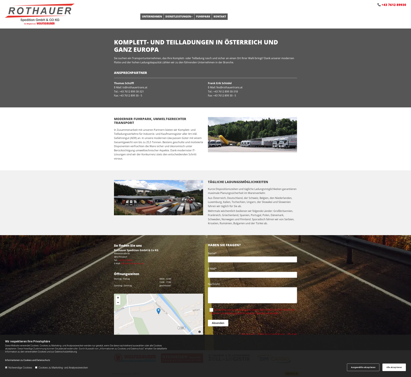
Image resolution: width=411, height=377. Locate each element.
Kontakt (220, 16)
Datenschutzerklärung (271, 334)
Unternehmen (152, 16)
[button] (159, 311)
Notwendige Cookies (20, 367)
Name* (212, 253)
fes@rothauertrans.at (229, 87)
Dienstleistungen (178, 16)
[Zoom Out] (118, 302)
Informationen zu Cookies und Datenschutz (27, 360)
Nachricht (214, 284)
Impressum (248, 334)
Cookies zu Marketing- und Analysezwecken (63, 367)
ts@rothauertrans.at (134, 87)
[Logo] (70, 14)
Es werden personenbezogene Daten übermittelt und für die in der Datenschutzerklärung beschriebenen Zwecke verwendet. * (252, 311)
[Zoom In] (118, 297)
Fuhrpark (203, 16)
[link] (179, 16)
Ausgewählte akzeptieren (363, 367)
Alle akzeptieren (394, 367)
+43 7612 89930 (393, 5)
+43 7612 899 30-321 (131, 91)
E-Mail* (212, 268)
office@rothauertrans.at (132, 263)
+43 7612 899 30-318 (225, 91)
